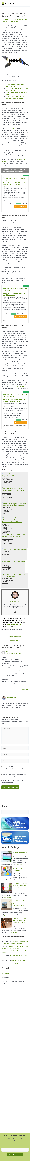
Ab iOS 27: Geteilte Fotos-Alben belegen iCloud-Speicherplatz (20, 868)
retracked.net (5, 973)
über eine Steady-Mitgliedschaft (15, 624)
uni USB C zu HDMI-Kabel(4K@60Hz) (12, 670)
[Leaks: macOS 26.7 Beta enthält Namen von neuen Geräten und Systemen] (6, 923)
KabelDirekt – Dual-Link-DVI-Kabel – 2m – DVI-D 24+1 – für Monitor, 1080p (14, 400)
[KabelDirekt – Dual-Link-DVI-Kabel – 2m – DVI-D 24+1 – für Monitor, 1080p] (15, 395)
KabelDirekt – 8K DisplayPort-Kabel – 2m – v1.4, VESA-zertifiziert (14, 294)
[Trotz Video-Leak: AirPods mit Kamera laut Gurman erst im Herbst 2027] (6, 888)
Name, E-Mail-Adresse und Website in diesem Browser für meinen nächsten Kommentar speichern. (14, 769)
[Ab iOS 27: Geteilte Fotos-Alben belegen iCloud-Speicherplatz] (6, 871)
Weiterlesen (19, 864)
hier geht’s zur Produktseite (18, 386)
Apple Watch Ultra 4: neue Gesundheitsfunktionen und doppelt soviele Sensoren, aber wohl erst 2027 (13, 962)
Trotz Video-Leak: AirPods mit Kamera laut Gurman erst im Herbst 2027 (20, 885)
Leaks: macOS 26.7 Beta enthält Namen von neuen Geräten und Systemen (20, 920)
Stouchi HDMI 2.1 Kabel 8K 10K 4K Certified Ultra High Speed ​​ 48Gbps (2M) (14, 183)
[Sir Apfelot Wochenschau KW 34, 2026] (6, 856)
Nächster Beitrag (15, 640)
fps (27, 120)
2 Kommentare (14, 21)
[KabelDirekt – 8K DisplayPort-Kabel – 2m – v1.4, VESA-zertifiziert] (15, 289)
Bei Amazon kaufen (21, 206)
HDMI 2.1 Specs (11, 128)
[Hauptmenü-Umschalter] (27, 3)
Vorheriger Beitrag (15, 636)
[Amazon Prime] (25, 313)
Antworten (25, 690)
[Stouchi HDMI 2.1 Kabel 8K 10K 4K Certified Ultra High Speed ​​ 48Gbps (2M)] (15, 179)
